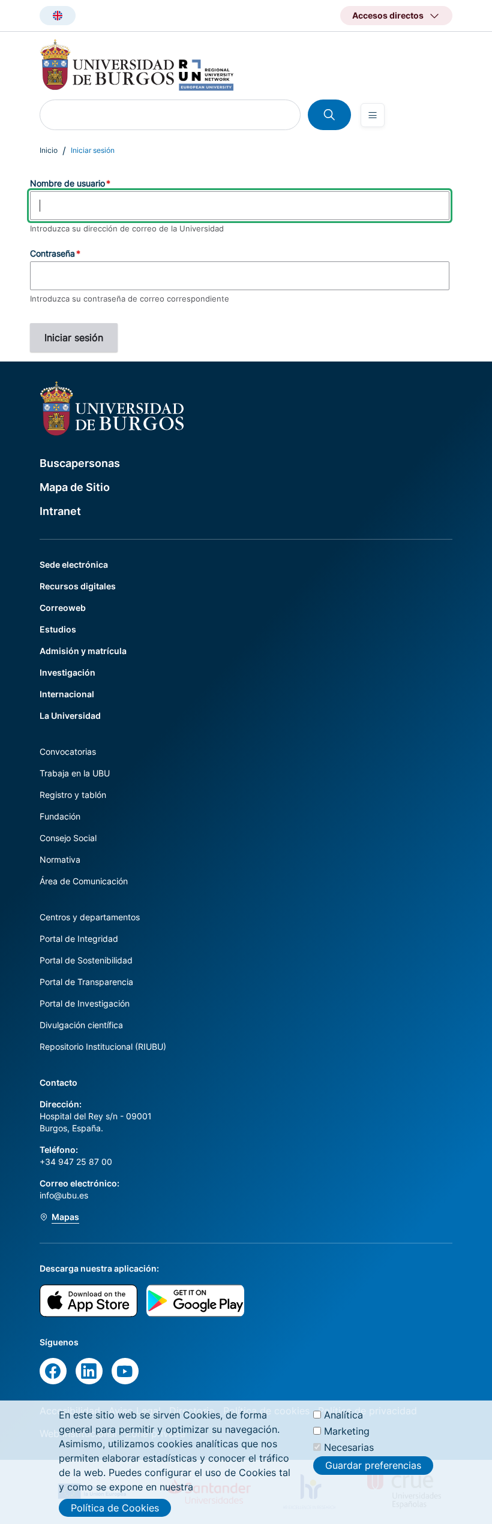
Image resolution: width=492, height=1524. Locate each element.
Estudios (58, 629)
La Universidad (70, 715)
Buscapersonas (80, 463)
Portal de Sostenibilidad (86, 960)
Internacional (67, 694)
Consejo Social (68, 838)
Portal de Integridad (79, 938)
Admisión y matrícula (83, 651)
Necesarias (349, 1447)
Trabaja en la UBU (75, 773)
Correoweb (63, 608)
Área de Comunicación (84, 881)
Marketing (347, 1431)
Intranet (60, 511)
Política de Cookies (115, 1508)
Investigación (67, 672)
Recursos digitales (78, 586)
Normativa (60, 859)
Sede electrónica (74, 564)
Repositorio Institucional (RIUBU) (103, 1046)
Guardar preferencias (373, 1465)
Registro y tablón (73, 795)
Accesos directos (388, 15)
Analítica (343, 1415)
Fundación (60, 816)
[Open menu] (373, 115)
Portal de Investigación (85, 1003)
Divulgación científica (81, 1025)
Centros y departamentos (90, 917)
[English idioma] (58, 15)
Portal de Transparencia (86, 982)
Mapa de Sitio (75, 487)
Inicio (49, 150)
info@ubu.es (64, 1195)
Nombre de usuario (67, 183)
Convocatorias (68, 751)
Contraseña (52, 253)
